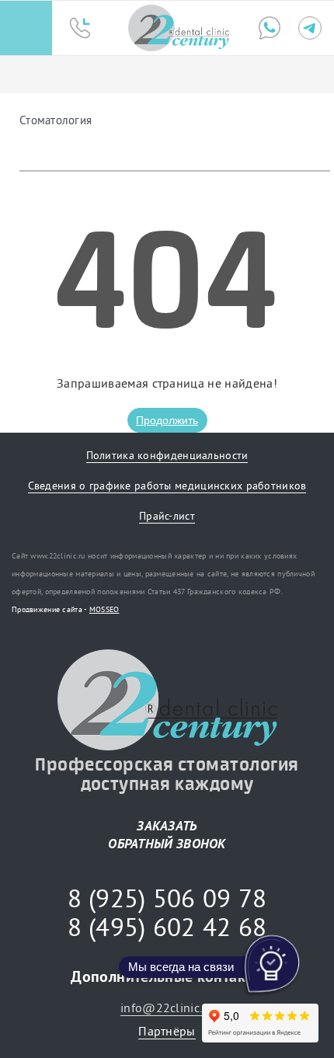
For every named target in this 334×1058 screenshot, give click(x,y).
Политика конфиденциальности (167, 455)
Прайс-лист (167, 516)
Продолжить (167, 420)
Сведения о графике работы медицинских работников (167, 485)
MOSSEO (104, 609)
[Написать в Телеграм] (310, 28)
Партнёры (166, 1031)
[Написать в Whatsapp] (269, 28)
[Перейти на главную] (178, 28)
